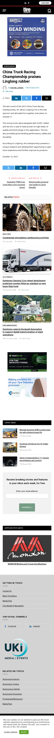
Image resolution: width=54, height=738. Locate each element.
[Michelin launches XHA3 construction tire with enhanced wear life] (10, 433)
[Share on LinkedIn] (16, 98)
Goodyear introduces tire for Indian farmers (34, 445)
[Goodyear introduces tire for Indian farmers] (10, 447)
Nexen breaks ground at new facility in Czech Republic (38, 185)
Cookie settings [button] (10, 732)
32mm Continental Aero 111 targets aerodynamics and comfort (34, 459)
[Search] (49, 10)
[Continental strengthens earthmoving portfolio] (27, 217)
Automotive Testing (11, 684)
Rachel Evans (16, 88)
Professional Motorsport (13, 699)
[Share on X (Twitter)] (26, 98)
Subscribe (45, 3)
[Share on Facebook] (36, 98)
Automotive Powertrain (12, 694)
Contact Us (7, 591)
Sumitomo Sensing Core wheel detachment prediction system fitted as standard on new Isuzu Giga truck (24, 283)
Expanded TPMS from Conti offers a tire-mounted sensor (14, 185)
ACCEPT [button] (24, 732)
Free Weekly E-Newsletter (13, 606)
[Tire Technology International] (27, 10)
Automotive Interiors (11, 679)
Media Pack (7, 601)
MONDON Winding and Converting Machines (27, 564)
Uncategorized (9, 66)
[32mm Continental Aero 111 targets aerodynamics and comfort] (10, 461)
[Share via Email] (46, 98)
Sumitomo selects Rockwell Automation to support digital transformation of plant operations (23, 332)
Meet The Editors (10, 596)
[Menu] (4, 10)
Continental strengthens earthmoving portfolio (26, 237)
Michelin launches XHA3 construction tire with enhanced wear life (35, 431)
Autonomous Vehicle (11, 689)
